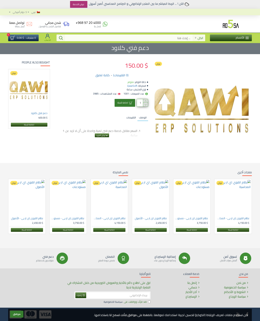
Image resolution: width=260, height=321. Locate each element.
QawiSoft (132, 86)
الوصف (143, 117)
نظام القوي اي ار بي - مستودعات (191, 218)
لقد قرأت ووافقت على (125, 302)
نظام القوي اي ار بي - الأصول (151, 218)
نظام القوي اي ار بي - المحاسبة (232, 218)
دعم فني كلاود (39, 113)
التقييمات (131, 117)
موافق (17, 314)
